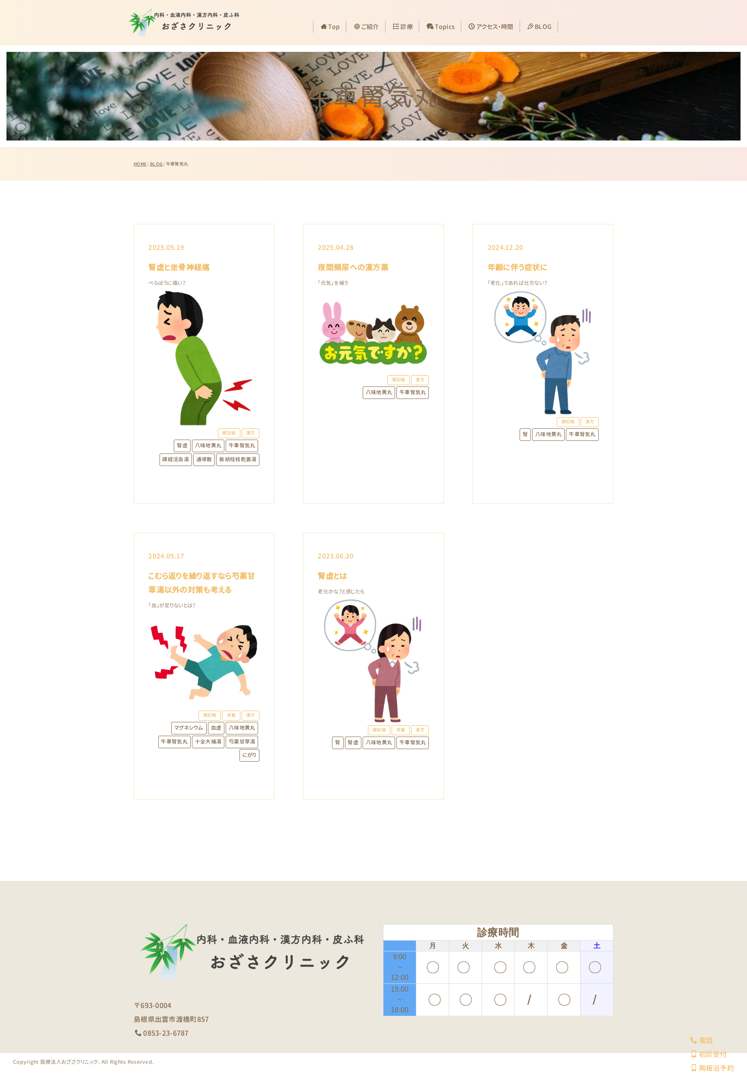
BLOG (543, 26)
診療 (406, 26)
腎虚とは (332, 575)
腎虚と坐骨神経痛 (179, 267)
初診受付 (713, 1054)
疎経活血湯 (175, 459)
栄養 (231, 715)
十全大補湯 (208, 741)
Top (334, 26)
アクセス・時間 (495, 26)
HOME (140, 164)
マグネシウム (189, 727)
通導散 (204, 459)
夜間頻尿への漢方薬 (353, 267)
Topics (445, 26)
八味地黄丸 (208, 445)
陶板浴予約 (716, 1068)
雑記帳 (229, 433)
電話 (706, 1040)
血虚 (216, 727)
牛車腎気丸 (242, 445)
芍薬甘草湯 (242, 741)
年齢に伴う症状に (517, 267)
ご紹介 (370, 26)
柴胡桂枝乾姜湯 (237, 459)
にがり (250, 755)
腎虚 (182, 445)
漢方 (250, 433)
